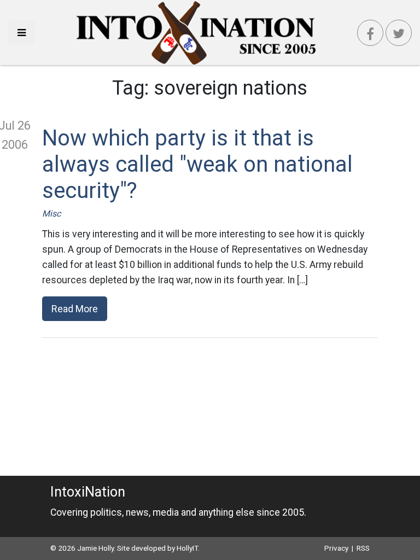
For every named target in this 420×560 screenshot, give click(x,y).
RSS (363, 548)
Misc (51, 213)
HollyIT (187, 548)
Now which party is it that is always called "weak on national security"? (197, 164)
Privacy (336, 548)
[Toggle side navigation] (21, 32)
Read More (74, 308)
